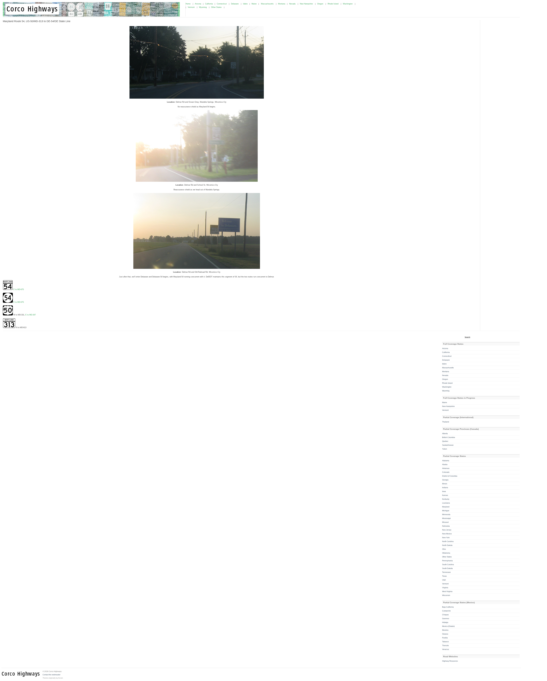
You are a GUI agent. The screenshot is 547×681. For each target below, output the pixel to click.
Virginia (445, 588)
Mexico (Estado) (448, 626)
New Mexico (447, 534)
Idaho (245, 4)
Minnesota (446, 515)
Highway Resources (450, 661)
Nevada (292, 4)
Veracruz (445, 649)
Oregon (320, 4)
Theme (45, 678)
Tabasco (445, 642)
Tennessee (446, 572)
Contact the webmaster (51, 675)
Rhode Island (333, 4)
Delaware (235, 4)
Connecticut (222, 4)
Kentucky (445, 499)
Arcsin (60, 678)
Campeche (446, 611)
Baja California (448, 607)
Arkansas (445, 468)
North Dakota (447, 545)
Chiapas (445, 615)
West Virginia (447, 591)
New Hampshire (306, 4)
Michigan (445, 511)
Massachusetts (267, 4)
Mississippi (446, 518)
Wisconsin (446, 595)
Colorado (445, 472)
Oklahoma (446, 553)
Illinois (444, 484)
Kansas (445, 495)
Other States (216, 7)
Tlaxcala (445, 646)
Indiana (445, 488)
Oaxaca (445, 634)
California (209, 4)
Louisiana (446, 503)
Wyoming (203, 7)
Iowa (444, 491)
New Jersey (446, 530)
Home (188, 4)
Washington (348, 4)
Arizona (198, 4)
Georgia (445, 480)
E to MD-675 (18, 289)
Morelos (445, 630)
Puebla (445, 638)
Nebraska (446, 526)
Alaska (444, 464)
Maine (254, 4)
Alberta (445, 434)
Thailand (445, 422)
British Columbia (448, 437)
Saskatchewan (448, 445)
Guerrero (445, 619)
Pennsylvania (447, 561)
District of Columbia (449, 476)
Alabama (445, 461)
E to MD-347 (30, 315)
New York (446, 538)
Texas (444, 576)
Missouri (445, 522)
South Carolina (448, 565)
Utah (444, 580)
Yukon (444, 449)
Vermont (191, 7)
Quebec (445, 441)
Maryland (445, 507)
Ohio (444, 549)
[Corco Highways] (91, 16)
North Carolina (448, 541)
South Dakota (447, 568)
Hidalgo (445, 622)
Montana (282, 4)
